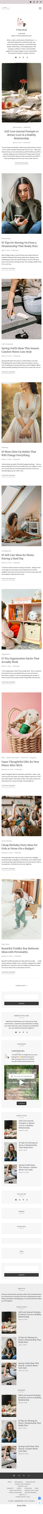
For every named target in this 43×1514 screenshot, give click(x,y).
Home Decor (5, 944)
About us (22, 1494)
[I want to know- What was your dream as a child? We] (21, 1082)
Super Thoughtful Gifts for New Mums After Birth (20, 763)
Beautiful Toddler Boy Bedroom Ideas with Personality (20, 950)
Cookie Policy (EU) (23, 1497)
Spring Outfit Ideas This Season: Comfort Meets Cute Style (20, 350)
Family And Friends (12, 757)
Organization (6, 654)
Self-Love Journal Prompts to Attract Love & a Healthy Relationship (21, 135)
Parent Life (24, 757)
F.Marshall (21, 30)
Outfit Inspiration (7, 344)
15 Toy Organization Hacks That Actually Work (20, 660)
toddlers (28, 1488)
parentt (10, 1488)
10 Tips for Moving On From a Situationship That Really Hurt (19, 244)
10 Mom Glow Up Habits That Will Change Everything (18, 453)
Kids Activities (16, 1490)
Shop (10, 1482)
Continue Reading (21, 163)
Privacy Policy (21, 1505)
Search (21, 1003)
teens (19, 1488)
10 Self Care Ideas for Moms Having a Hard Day (17, 556)
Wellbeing (27, 127)
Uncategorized (6, 551)
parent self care (32, 1490)
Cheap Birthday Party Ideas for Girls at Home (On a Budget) (19, 846)
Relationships (17, 127)
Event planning (7, 841)
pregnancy (33, 757)
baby (3, 757)
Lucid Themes (29, 1501)
